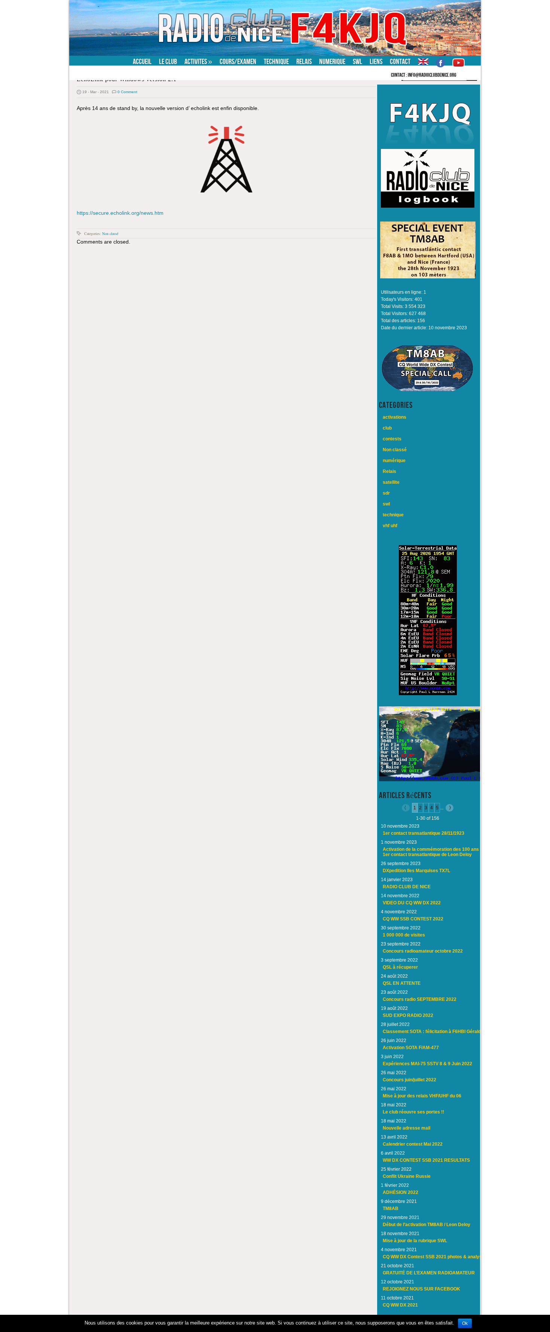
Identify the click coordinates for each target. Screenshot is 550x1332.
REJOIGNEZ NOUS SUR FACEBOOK (421, 1289)
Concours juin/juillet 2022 (409, 1079)
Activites (198, 61)
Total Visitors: (395, 313)
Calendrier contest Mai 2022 (413, 1144)
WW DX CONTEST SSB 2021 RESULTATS (426, 1160)
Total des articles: (399, 320)
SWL (357, 61)
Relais (304, 61)
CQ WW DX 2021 (400, 1305)
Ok (465, 1323)
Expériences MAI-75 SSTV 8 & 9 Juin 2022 (427, 1063)
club (387, 428)
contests (392, 439)
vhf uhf (390, 525)
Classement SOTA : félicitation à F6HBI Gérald (432, 1031)
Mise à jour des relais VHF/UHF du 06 (422, 1096)
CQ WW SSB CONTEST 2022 (413, 919)
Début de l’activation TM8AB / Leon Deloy (426, 1224)
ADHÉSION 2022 (400, 1192)
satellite (391, 482)
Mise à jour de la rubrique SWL (415, 1240)
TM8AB (390, 1208)
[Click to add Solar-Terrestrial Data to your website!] (428, 693)
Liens (376, 61)
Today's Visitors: (398, 299)
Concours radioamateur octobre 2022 (423, 951)
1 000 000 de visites (404, 935)
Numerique (332, 61)
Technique (276, 61)
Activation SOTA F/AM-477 (411, 1047)
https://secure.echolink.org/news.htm (120, 213)
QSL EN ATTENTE (402, 983)
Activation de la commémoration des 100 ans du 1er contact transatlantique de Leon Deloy (434, 852)
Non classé (110, 233)
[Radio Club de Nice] (116, 5)
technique (393, 514)
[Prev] (407, 807)
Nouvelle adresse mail (406, 1128)
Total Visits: (393, 306)
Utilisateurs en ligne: (402, 292)
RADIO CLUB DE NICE (407, 886)
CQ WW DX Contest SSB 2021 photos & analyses (435, 1256)
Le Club (168, 61)
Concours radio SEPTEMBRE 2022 (419, 999)
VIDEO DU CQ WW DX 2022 (412, 902)
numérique (394, 460)
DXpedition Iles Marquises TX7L (416, 870)
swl (386, 504)
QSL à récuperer (400, 967)
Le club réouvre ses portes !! (413, 1112)
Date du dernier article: (404, 327)
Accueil (142, 61)
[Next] (448, 807)
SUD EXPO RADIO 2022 (408, 1015)
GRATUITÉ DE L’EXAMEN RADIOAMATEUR (429, 1273)
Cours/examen (238, 61)
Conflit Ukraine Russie (407, 1176)
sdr (386, 493)
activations (394, 417)
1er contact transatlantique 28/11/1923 (423, 833)
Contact (400, 61)
